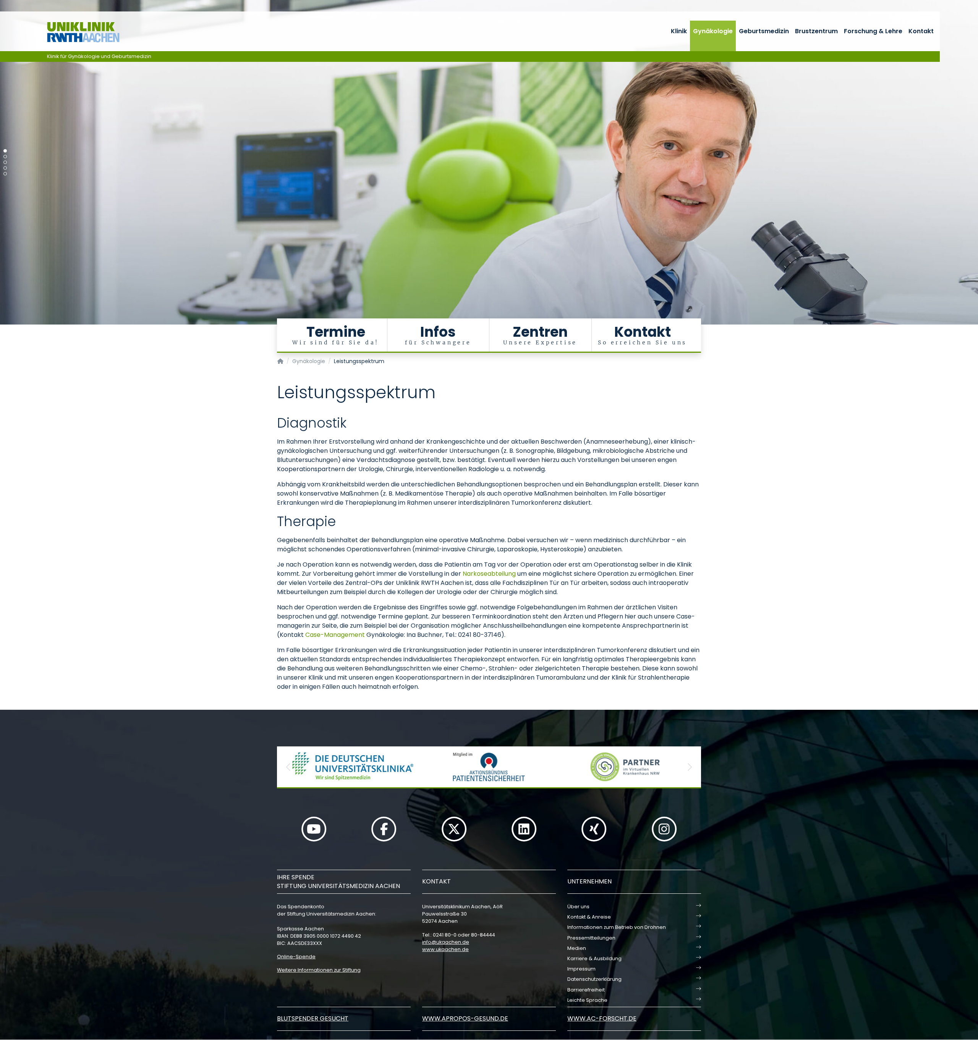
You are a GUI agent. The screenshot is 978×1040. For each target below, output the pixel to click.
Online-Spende (296, 956)
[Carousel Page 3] (5, 162)
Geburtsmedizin (764, 31)
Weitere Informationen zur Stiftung (319, 970)
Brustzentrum (816, 31)
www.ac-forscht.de (601, 1018)
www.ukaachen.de (445, 949)
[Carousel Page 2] (5, 156)
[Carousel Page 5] (5, 174)
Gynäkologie (713, 31)
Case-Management (335, 634)
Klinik (679, 31)
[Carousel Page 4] (5, 168)
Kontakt (921, 31)
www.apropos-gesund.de (465, 1018)
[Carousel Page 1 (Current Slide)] (5, 151)
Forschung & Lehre (873, 31)
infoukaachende (445, 942)
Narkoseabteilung (489, 573)
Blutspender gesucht (312, 1018)
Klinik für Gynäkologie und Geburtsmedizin (99, 56)
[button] (288, 766)
